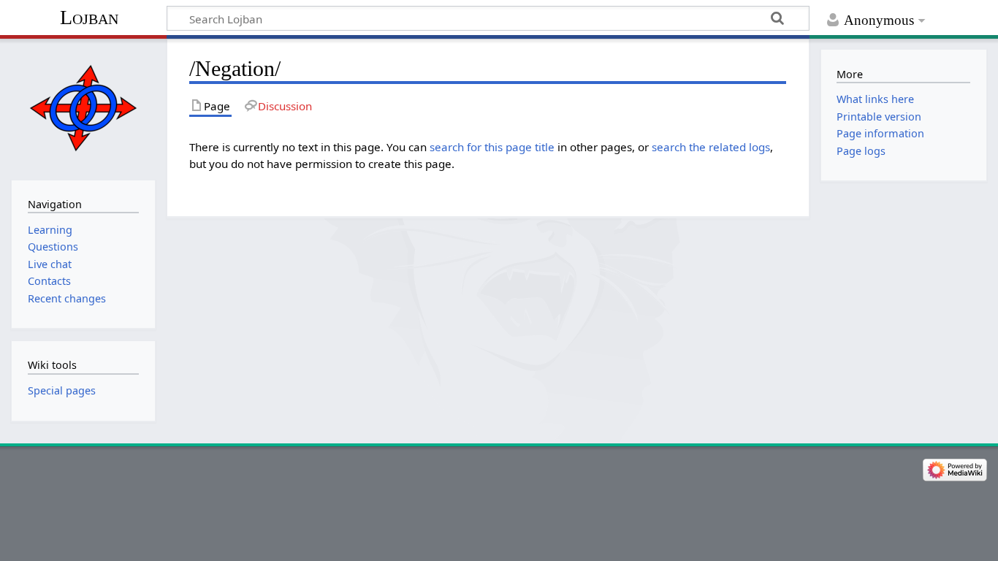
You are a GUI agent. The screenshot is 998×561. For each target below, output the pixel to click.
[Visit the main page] (83, 108)
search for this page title (492, 147)
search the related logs (711, 147)
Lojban (89, 17)
